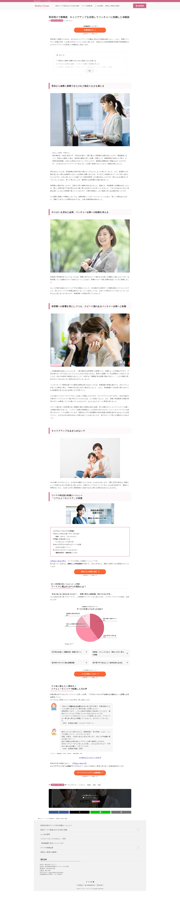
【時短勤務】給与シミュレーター (52, 843)
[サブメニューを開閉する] (138, 829)
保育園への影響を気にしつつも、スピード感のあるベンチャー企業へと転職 (85, 67)
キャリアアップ (72, 785)
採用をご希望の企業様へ (49, 852)
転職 (99, 785)
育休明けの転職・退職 (56, 20)
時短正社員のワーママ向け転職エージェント (56, 825)
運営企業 (99, 885)
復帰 (94, 785)
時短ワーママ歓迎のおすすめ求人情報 (53, 830)
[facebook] (86, 882)
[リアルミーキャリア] (42, 6)
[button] (59, 812)
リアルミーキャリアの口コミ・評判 (53, 839)
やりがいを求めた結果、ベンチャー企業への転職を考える (78, 64)
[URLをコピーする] (121, 812)
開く (90, 71)
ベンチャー (82, 785)
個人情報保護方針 (90, 885)
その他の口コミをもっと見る (89, 757)
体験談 (89, 785)
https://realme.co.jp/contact (56, 872)
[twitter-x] (89, 882)
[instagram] (91, 882)
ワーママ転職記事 (46, 848)
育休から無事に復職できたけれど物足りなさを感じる (77, 61)
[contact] (93, 882)
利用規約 (80, 885)
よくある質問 (45, 834)
